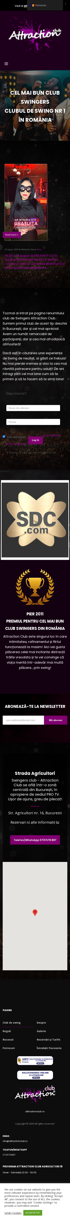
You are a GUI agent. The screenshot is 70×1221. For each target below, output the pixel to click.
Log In (35, 440)
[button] (35, 913)
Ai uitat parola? (51, 435)
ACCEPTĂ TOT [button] (32, 1212)
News (39, 249)
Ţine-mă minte (16, 437)
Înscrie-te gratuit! (16, 444)
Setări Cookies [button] (13, 1212)
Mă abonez (55, 720)
